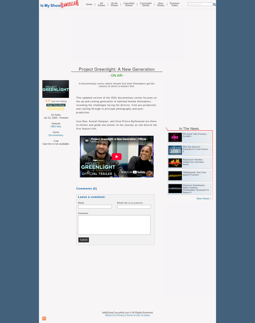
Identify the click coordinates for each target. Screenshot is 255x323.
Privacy (121, 315)
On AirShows (114, 4)
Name (81, 203)
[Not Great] (52, 108)
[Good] (59, 108)
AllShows (101, 4)
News (89, 4)
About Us (110, 315)
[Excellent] (63, 108)
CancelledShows (129, 4)
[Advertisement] (127, 37)
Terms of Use (133, 315)
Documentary (56, 135)
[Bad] (48, 108)
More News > (204, 198)
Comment (83, 213)
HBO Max (56, 126)
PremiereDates (174, 4)
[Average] (56, 108)
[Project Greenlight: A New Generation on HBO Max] (56, 89)
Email (130, 203)
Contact (146, 315)
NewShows (160, 4)
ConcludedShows (145, 4)
